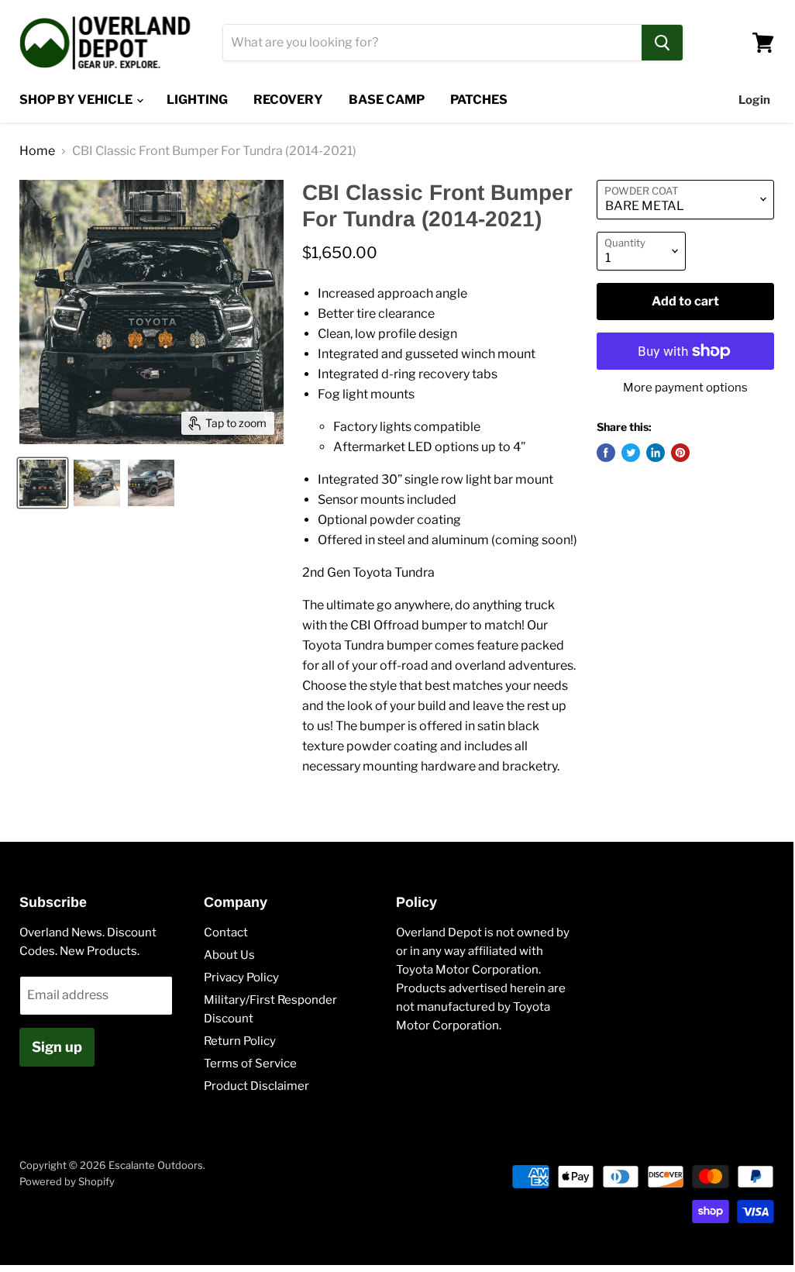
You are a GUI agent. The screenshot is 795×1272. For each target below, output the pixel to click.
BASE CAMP (387, 99)
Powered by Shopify (67, 1181)
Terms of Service (250, 1063)
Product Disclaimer (256, 1086)
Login (754, 100)
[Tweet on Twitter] (630, 452)
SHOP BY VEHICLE (77, 99)
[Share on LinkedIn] (655, 452)
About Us (229, 955)
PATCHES (479, 99)
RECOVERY (288, 99)
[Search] (662, 42)
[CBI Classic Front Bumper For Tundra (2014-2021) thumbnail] (42, 483)
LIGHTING (197, 99)
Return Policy (240, 1041)
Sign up (57, 1047)
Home (37, 151)
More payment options (685, 388)
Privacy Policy (241, 977)
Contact (226, 932)
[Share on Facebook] (606, 452)
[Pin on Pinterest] (680, 452)
